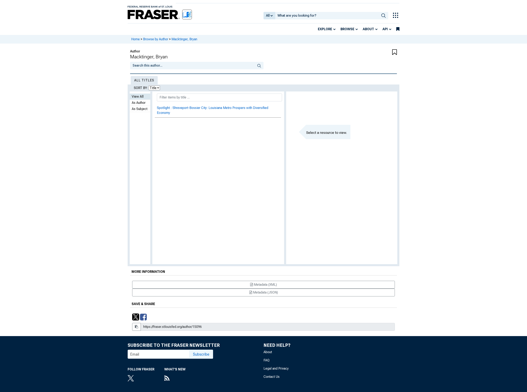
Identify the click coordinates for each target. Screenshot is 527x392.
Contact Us (272, 377)
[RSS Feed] (174, 378)
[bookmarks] (397, 29)
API (385, 29)
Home (135, 39)
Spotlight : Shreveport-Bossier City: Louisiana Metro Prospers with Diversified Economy (212, 110)
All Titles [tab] (144, 80)
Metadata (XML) (265, 285)
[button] (374, 52)
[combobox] (327, 15)
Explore (325, 29)
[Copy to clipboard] (136, 327)
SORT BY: (141, 88)
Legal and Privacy (276, 368)
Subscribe (201, 354)
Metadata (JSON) (265, 292)
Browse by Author (155, 39)
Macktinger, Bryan (184, 39)
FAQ (266, 360)
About (368, 29)
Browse (347, 29)
